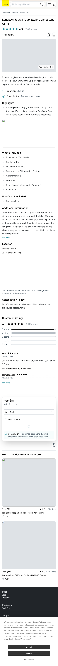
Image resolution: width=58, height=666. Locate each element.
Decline (29, 653)
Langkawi (24, 12)
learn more (35, 96)
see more (6, 237)
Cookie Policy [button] (21, 636)
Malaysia (6, 12)
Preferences (29, 660)
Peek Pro (6, 608)
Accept (29, 647)
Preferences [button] (25, 639)
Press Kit (6, 597)
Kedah (15, 12)
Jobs (4, 595)
